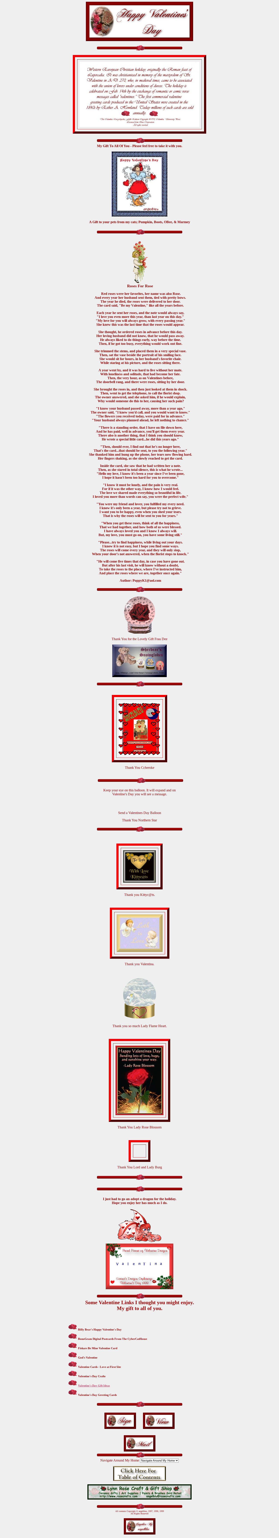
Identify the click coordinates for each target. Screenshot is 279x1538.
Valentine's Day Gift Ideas (94, 1385)
